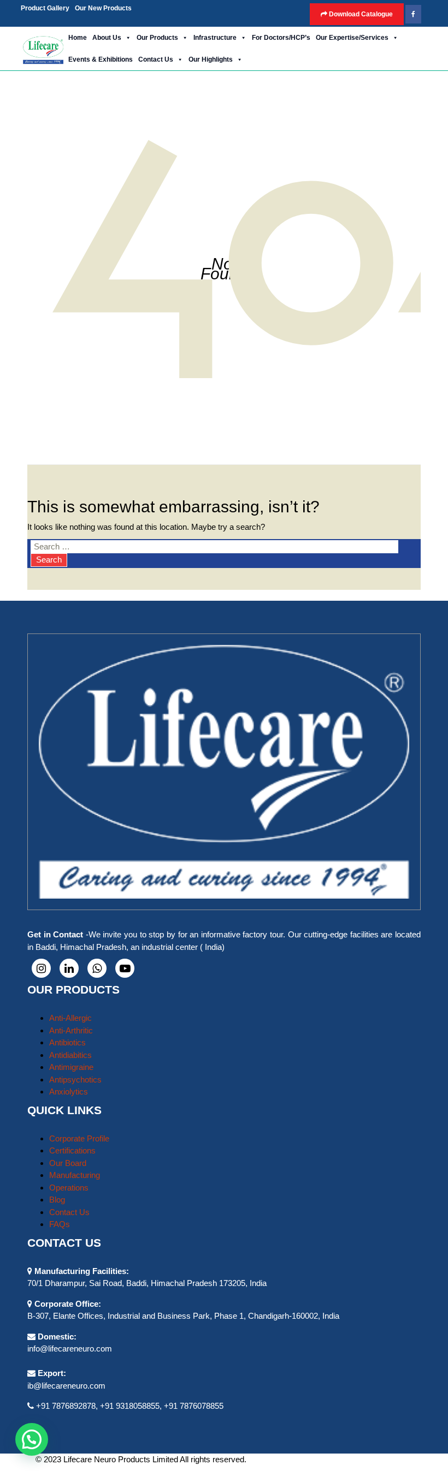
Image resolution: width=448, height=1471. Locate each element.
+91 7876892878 (66, 1405)
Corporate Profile (79, 1138)
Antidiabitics (70, 1055)
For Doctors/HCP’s (281, 37)
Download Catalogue (360, 14)
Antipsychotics (75, 1079)
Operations (69, 1187)
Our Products (157, 37)
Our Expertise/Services (352, 37)
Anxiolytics (68, 1091)
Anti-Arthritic (71, 1030)
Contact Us (155, 59)
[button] (139, 5)
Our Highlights (210, 59)
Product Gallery (45, 8)
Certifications (72, 1150)
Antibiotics (67, 1042)
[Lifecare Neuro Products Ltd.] (43, 49)
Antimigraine (71, 1067)
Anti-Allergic (70, 1017)
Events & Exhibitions (100, 59)
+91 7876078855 (193, 1405)
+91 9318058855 (130, 1405)
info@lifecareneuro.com (69, 1348)
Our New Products (103, 8)
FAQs (59, 1224)
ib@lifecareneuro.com (66, 1385)
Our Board (67, 1163)
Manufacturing (74, 1175)
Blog (57, 1199)
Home (77, 37)
